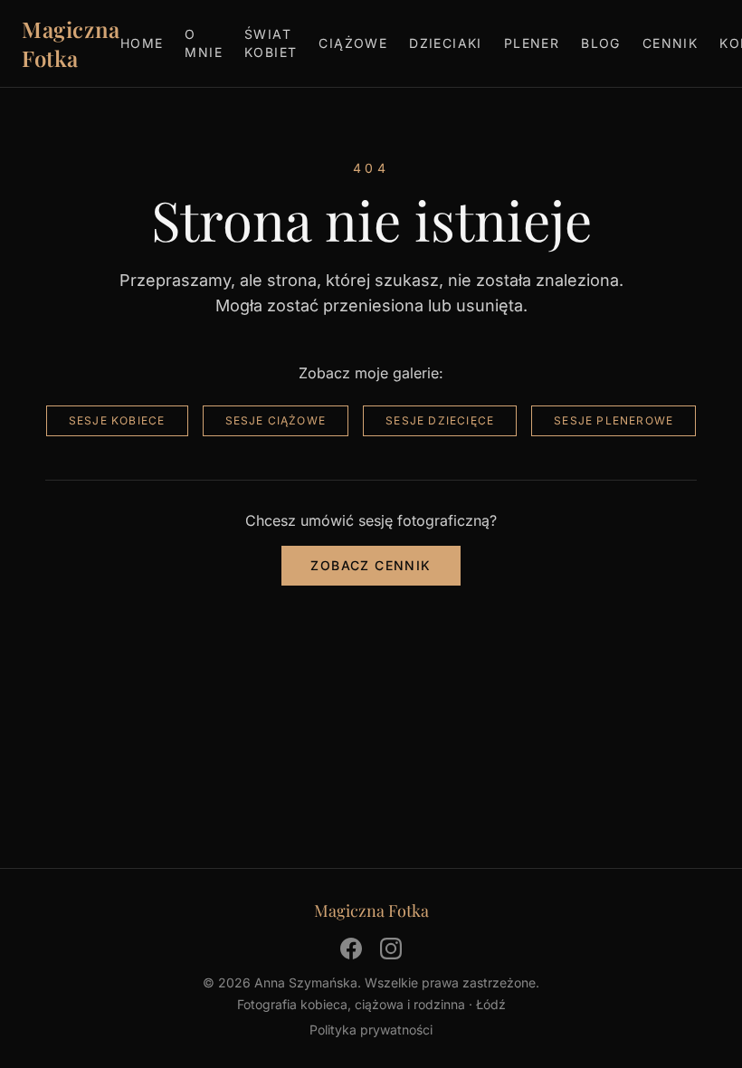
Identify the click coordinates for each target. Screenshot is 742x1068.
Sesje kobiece (117, 420)
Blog (601, 43)
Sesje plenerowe (613, 420)
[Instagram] (391, 948)
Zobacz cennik (370, 565)
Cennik (670, 43)
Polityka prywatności (371, 1029)
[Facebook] (351, 948)
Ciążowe (353, 43)
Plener (531, 43)
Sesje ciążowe (276, 420)
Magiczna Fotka (71, 43)
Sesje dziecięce (439, 420)
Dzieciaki (445, 43)
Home (142, 43)
